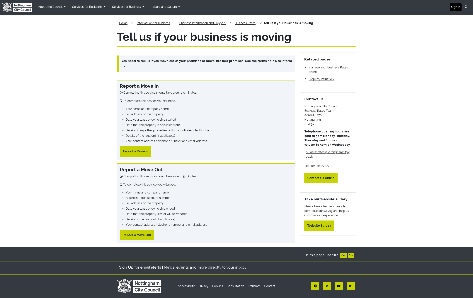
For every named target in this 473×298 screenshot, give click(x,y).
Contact (269, 286)
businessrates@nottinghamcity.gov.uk (328, 154)
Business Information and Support (202, 23)
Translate (254, 286)
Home (123, 23)
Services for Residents (87, 7)
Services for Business (127, 7)
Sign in (455, 7)
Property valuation (321, 79)
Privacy (203, 286)
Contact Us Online (321, 178)
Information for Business (153, 23)
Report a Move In (135, 151)
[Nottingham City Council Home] (139, 286)
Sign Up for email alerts (140, 267)
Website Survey (319, 225)
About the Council (50, 7)
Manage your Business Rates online (328, 70)
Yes (343, 255)
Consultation (236, 286)
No (351, 255)
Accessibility (186, 286)
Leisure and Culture (164, 7)
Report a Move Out (137, 235)
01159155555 (320, 166)
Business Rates (245, 23)
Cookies (218, 286)
